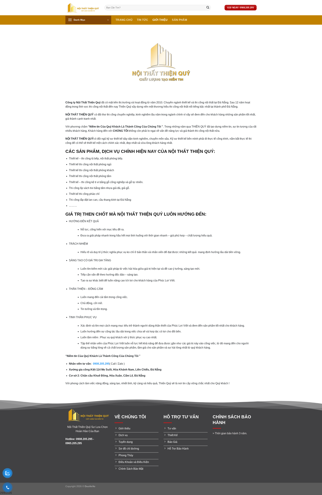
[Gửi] (208, 8)
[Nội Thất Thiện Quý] (82, 7)
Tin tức (142, 19)
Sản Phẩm (179, 19)
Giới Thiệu (160, 19)
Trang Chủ (124, 19)
